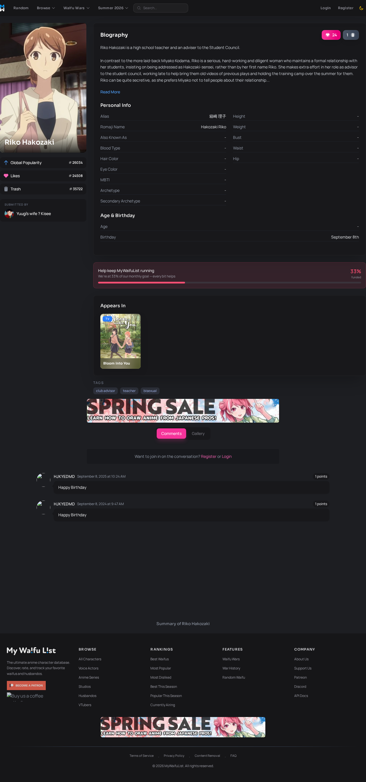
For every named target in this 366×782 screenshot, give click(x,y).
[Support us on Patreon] (27, 685)
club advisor (105, 390)
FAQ (233, 755)
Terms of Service (142, 755)
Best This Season (163, 686)
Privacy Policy (174, 755)
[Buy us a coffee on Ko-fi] (27, 697)
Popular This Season (166, 695)
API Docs (301, 695)
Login (326, 8)
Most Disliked (160, 677)
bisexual (150, 390)
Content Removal (207, 755)
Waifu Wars (231, 659)
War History (231, 668)
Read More (110, 91)
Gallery (198, 433)
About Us (301, 659)
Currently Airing (162, 704)
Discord (300, 686)
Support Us (302, 668)
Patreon (300, 677)
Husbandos (87, 695)
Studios (85, 686)
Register (345, 8)
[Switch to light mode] (361, 8)
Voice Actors (88, 668)
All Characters (90, 659)
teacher (129, 390)
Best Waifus (159, 659)
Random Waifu (233, 677)
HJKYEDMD (64, 476)
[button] (46, 8)
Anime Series (89, 677)
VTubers (85, 704)
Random (21, 8)
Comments (171, 433)
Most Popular (160, 668)
